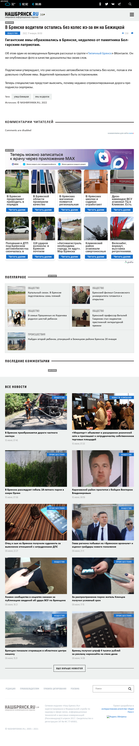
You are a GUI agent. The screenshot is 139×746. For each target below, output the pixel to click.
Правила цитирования (55, 688)
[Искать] (130, 688)
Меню (132, 14)
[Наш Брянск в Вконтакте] (112, 4)
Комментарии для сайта (121, 133)
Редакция (10, 688)
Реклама (75, 688)
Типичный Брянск (100, 53)
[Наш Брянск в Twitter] (106, 4)
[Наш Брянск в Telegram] (119, 4)
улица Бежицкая (21, 96)
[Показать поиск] (130, 4)
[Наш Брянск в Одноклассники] (100, 4)
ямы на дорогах (42, 96)
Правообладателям (29, 688)
